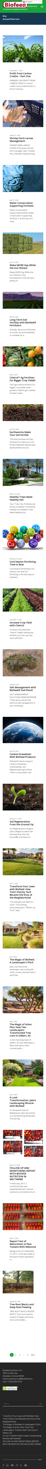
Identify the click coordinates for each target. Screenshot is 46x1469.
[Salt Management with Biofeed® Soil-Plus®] (23, 681)
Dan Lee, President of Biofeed (17, 38)
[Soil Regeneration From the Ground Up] (23, 814)
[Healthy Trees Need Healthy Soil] (23, 490)
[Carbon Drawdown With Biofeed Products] (23, 749)
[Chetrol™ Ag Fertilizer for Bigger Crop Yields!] (23, 373)
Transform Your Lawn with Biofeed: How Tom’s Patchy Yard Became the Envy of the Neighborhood (21, 1419)
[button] (42, 6)
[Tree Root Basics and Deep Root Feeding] (23, 1299)
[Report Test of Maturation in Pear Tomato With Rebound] (23, 1235)
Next (33, 1355)
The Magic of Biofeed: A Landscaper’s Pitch (22, 1424)
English (28, 2)
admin (40, 1460)
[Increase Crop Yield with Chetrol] (23, 617)
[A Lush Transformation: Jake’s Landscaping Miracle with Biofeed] (23, 1093)
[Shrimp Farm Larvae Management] (23, 131)
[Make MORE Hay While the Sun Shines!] (23, 260)
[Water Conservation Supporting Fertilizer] (23, 197)
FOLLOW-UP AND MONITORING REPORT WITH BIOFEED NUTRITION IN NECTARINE (22, 1442)
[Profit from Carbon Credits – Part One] (23, 66)
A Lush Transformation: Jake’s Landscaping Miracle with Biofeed (22, 1437)
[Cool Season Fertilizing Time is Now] (23, 554)
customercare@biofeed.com (20, 1378)
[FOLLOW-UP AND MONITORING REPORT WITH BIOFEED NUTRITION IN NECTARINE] (23, 1165)
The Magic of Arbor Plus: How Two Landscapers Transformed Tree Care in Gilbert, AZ (20, 1430)
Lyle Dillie (10, 851)
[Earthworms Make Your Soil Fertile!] (23, 430)
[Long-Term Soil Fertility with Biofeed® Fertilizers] (23, 317)
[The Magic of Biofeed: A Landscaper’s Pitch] (23, 952)
